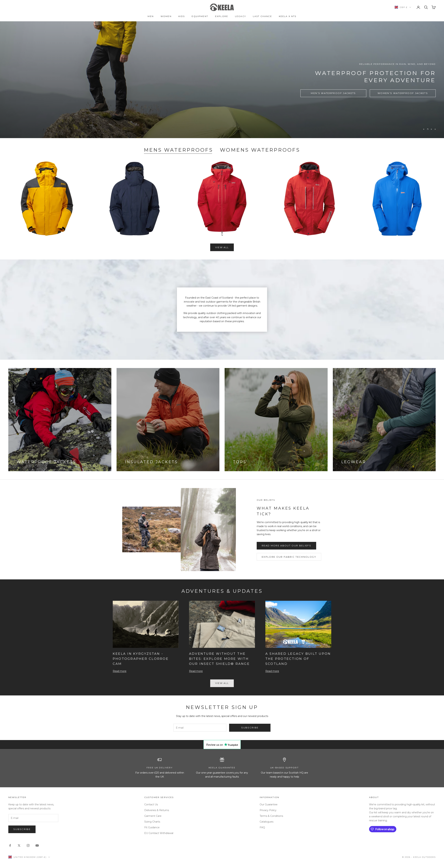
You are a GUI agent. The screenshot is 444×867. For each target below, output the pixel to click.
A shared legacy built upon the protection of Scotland (298, 659)
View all (222, 247)
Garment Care (152, 816)
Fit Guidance (152, 827)
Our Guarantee (269, 804)
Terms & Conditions (271, 816)
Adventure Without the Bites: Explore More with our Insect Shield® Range (219, 659)
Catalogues (266, 821)
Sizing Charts (152, 821)
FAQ (262, 827)
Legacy (240, 16)
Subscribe (249, 727)
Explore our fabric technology (289, 556)
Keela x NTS (287, 16)
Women (166, 16)
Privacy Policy (268, 810)
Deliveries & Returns (156, 810)
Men (150, 16)
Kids (181, 16)
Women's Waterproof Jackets (403, 93)
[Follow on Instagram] (28, 845)
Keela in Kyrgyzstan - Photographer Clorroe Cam (141, 659)
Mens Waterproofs (178, 150)
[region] (222, 79)
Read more (119, 671)
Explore (221, 16)
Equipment (200, 16)
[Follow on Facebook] (10, 845)
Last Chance (262, 16)
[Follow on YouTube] (37, 845)
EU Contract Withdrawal (158, 833)
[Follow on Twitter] (19, 845)
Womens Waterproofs (260, 150)
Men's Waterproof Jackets (333, 93)
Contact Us (151, 804)
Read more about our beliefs (286, 545)
